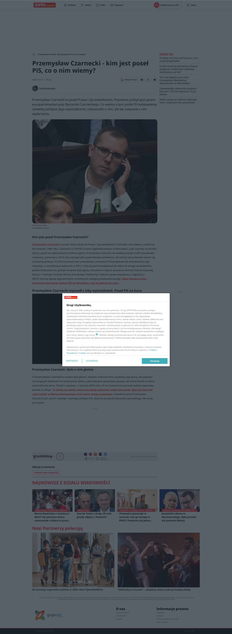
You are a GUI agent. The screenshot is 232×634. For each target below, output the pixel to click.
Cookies (82, 353)
